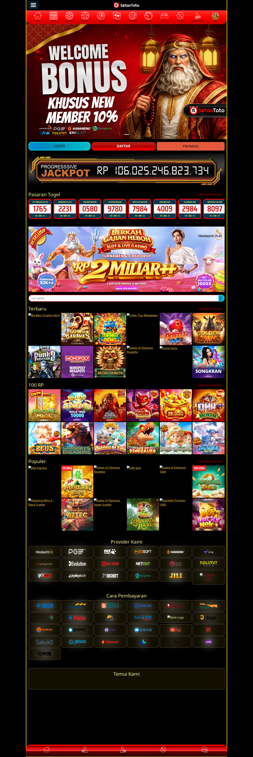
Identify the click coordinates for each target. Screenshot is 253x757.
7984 (115, 208)
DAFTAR (123, 146)
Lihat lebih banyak (210, 194)
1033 (215, 208)
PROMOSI (191, 146)
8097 (189, 208)
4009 (139, 208)
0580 (65, 208)
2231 (40, 208)
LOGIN (59, 146)
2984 (164, 208)
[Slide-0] (126, 134)
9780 (90, 208)
